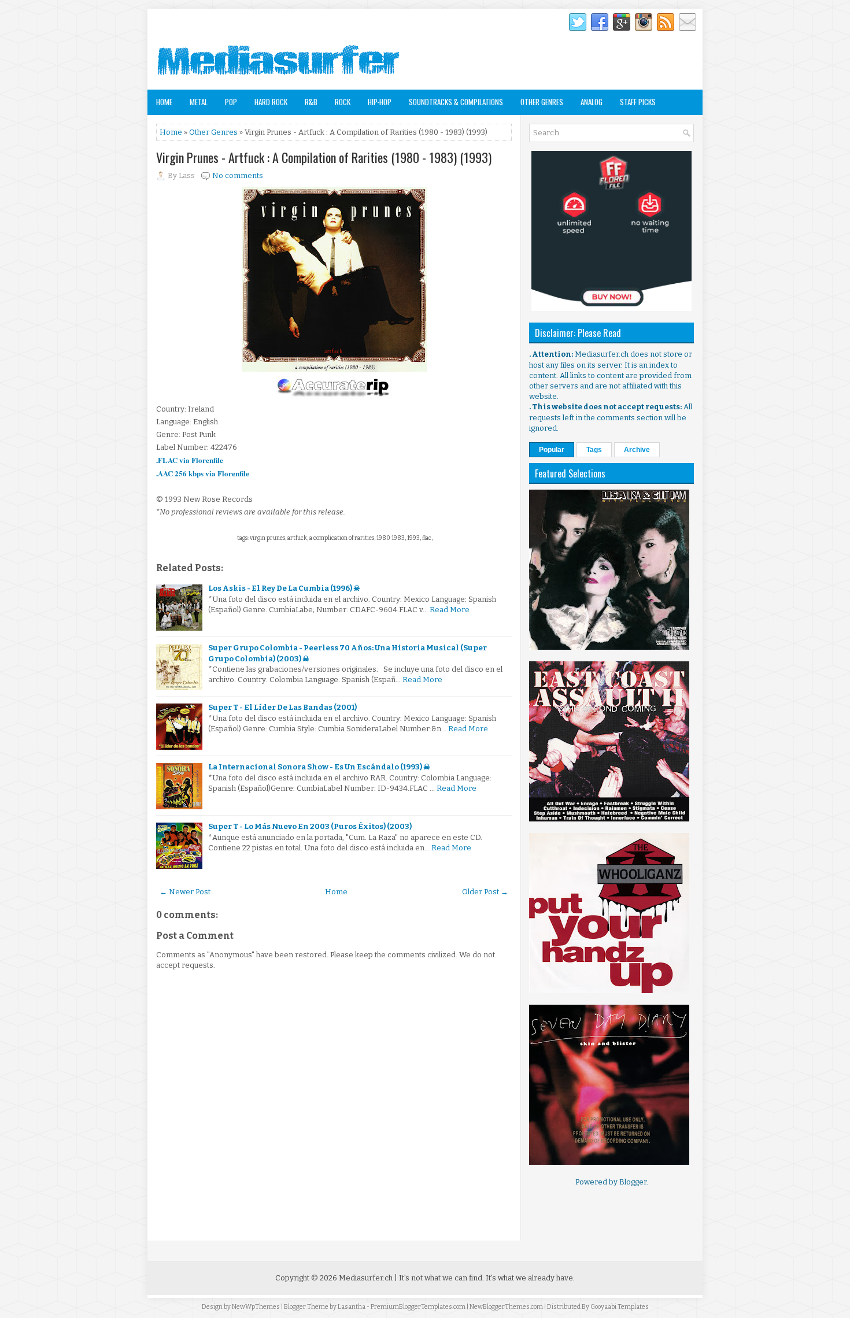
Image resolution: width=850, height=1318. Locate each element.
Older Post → (485, 891)
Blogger (632, 1182)
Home (164, 102)
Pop (231, 102)
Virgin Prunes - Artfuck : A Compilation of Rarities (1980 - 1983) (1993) (323, 157)
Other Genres (541, 102)
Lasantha (351, 1306)
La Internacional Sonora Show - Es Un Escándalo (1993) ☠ (319, 766)
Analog (592, 102)
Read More (450, 609)
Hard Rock (270, 102)
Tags (594, 450)
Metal (199, 102)
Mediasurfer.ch (366, 1277)
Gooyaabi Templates (619, 1306)
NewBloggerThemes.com (506, 1306)
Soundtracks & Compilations (456, 102)
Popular (551, 450)
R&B (311, 102)
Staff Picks (638, 102)
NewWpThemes (256, 1306)
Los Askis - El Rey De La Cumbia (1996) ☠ (284, 588)
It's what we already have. (530, 1277)
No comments (237, 175)
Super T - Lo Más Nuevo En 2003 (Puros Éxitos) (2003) (310, 826)
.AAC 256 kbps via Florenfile (204, 473)
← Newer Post (185, 891)
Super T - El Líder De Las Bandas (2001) (282, 707)
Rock (342, 102)
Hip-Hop (379, 102)
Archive (637, 450)
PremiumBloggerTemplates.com (418, 1306)
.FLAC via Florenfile (189, 459)
